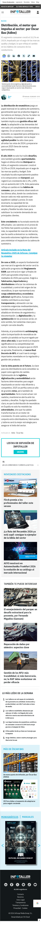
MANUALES (28, 816)
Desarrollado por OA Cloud (20, 917)
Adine (13, 433)
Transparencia (20, 902)
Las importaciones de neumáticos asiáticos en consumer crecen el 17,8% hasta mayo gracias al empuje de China (20, 724)
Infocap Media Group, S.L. (23, 913)
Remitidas (27, 2)
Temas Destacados (8, 2)
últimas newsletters (24, 7)
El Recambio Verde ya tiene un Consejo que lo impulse (19, 732)
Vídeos (33, 2)
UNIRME (20, 452)
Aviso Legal (20, 900)
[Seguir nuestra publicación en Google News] (4, 56)
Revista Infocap (7, 7)
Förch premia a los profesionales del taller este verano (18, 503)
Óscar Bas (9, 97)
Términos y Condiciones (20, 905)
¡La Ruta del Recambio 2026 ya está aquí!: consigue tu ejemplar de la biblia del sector (20, 534)
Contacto (20, 894)
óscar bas (19, 433)
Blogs (38, 2)
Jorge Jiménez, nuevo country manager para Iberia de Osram (20, 739)
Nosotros (20, 897)
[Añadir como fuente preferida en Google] (37, 903)
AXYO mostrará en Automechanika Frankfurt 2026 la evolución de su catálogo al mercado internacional (20, 568)
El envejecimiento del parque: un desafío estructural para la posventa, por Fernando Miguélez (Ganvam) (20, 614)
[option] (20, 842)
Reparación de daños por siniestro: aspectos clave (17, 646)
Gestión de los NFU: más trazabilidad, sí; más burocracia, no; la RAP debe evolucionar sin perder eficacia (20, 677)
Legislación (19, 2)
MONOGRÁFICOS (9, 816)
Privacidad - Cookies (20, 908)
